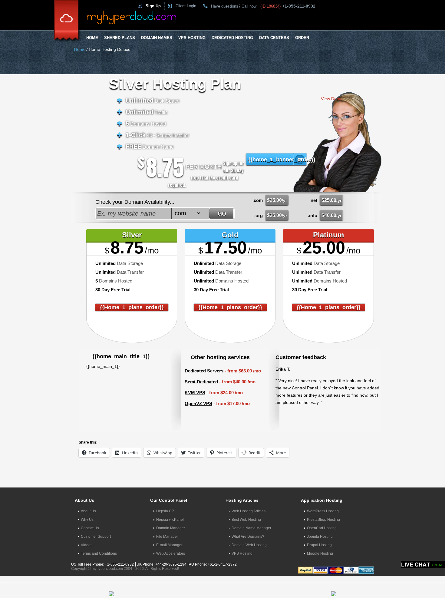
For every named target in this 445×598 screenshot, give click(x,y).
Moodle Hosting (320, 553)
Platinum (328, 235)
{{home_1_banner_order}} (279, 160)
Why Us (87, 519)
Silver (132, 235)
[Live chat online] (423, 564)
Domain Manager (170, 528)
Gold (230, 235)
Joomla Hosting (320, 536)
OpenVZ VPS (198, 403)
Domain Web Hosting (249, 545)
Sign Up (153, 6)
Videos (86, 545)
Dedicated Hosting (232, 37)
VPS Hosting (192, 37)
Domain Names (156, 37)
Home (92, 37)
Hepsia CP (165, 511)
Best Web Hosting (246, 519)
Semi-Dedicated (201, 381)
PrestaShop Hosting (323, 519)
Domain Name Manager (251, 528)
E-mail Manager (169, 545)
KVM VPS (195, 392)
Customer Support (96, 536)
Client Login (186, 6)
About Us (88, 511)
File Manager (167, 536)
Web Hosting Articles (248, 511)
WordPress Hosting (323, 511)
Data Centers (274, 37)
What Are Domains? (248, 536)
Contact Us (90, 528)
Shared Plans (119, 37)
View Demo (332, 98)
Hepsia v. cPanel (170, 519)
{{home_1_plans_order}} (132, 307)
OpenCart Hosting (322, 528)
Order (302, 37)
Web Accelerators (170, 553)
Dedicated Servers (204, 370)
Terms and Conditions (99, 553)
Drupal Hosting (319, 545)
